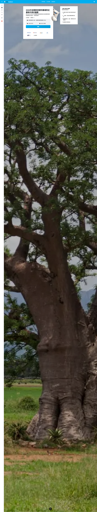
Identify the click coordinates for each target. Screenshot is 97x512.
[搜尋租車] (1, 10)
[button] (2, 2)
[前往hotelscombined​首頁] (8, 1)
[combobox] (30, 17)
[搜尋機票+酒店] (1, 12)
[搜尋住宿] (1, 7)
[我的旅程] (1, 18)
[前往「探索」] (1, 15)
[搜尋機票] (1, 5)
